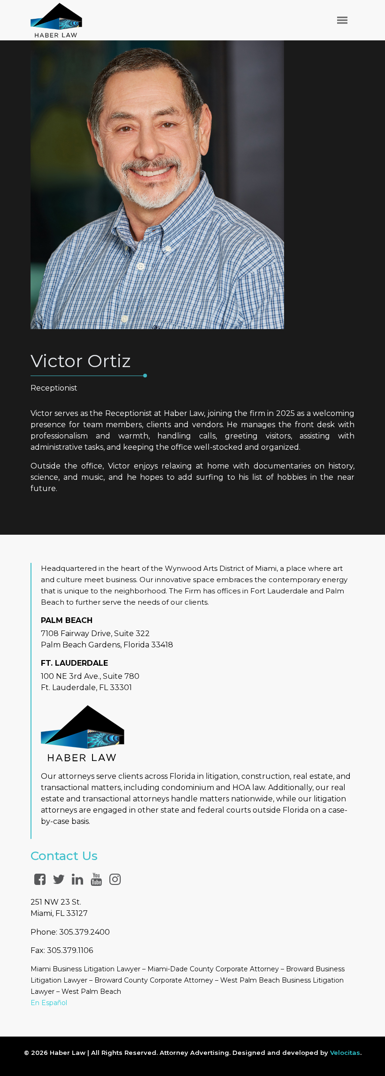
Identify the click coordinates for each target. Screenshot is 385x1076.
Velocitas (345, 1052)
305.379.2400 (84, 932)
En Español (49, 1003)
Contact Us (64, 855)
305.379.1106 (70, 950)
